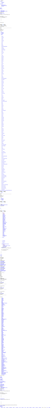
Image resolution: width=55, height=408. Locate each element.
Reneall (2, 340)
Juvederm (2, 325)
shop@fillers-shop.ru (2, 13)
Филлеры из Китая (4, 373)
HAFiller (2, 318)
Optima (2, 333)
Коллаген (3, 366)
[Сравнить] (0, 285)
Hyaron (2, 323)
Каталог (1, 376)
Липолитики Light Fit (4, 367)
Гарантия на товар (2, 385)
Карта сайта (1, 406)
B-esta (2, 301)
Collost (2, 305)
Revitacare (3, 344)
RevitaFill (3, 345)
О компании (3, 2)
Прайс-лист (1, 382)
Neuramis (2, 332)
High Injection (3, 319)
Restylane (3, 342)
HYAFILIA (3, 320)
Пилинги (3, 371)
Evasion (2, 314)
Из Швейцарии (3, 364)
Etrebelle (2, 313)
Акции (1, 377)
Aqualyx (2, 299)
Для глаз (2, 356)
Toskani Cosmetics (3, 352)
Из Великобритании (4, 360)
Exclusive (3, 315)
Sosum (2, 349)
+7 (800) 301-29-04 (2, 10)
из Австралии (3, 359)
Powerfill (2, 336)
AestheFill (3, 298)
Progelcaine (3, 338)
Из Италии (3, 362)
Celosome (3, 303)
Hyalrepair (3, 321)
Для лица (3, 358)
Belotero (2, 302)
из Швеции (3, 365)
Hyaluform (3, 322)
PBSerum (2, 334)
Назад (3, 213)
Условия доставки (2, 384)
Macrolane (3, 328)
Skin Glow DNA (3, 347)
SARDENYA (3, 346)
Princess (2, 337)
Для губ (2, 357)
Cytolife (2, 307)
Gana (2, 317)
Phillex (2, 335)
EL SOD (2, 311)
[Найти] (0, 197)
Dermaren (3, 309)
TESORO (3, 351)
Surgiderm (3, 350)
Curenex (2, 306)
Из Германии (3, 361)
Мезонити (3, 369)
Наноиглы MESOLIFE (4, 370)
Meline (2, 329)
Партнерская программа (4, 5)
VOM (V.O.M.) (3, 354)
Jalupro (2, 324)
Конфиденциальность (2, 405)
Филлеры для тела (3, 372)
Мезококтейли (3, 368)
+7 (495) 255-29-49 (2, 11)
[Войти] (0, 207)
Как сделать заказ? (2, 381)
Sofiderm (2, 348)
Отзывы (1, 379)
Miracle (2, 331)
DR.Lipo (2, 310)
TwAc (2, 353)
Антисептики (3, 355)
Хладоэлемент (3, 374)
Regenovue (3, 339)
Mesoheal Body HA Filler (4, 330)
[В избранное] (0, 284)
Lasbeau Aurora (3, 326)
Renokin (2, 341)
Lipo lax (2, 327)
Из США (2, 363)
